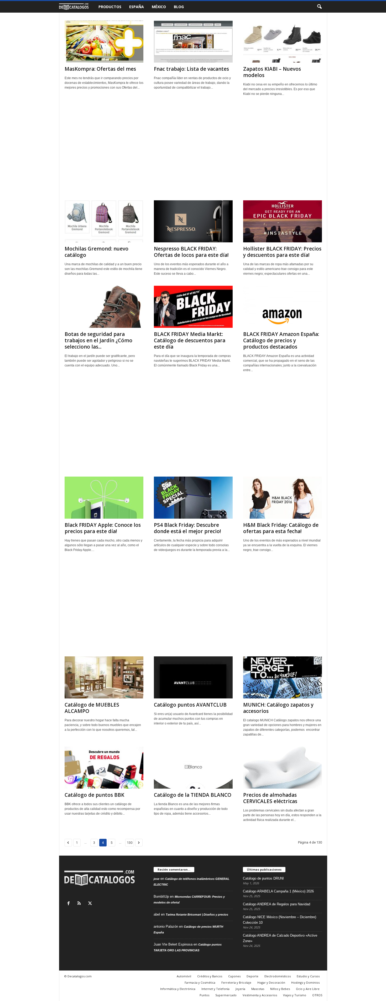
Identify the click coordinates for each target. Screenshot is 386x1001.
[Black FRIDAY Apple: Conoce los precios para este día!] (104, 498)
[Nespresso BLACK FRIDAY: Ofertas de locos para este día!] (193, 221)
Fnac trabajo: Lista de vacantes (191, 68)
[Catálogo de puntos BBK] (104, 768)
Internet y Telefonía (215, 989)
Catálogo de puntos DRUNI (263, 878)
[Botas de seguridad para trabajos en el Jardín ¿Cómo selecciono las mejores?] (104, 307)
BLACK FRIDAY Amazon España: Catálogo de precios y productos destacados (281, 340)
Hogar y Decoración (271, 982)
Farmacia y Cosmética (200, 982)
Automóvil (184, 976)
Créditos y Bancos (209, 976)
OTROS (317, 995)
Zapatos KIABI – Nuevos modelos (272, 72)
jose (156, 878)
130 (129, 843)
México (159, 6)
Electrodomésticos (277, 976)
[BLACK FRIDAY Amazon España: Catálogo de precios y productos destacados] (282, 307)
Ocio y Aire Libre (308, 989)
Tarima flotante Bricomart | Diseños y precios (197, 914)
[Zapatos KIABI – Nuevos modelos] (282, 42)
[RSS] (80, 904)
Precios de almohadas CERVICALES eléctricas (270, 798)
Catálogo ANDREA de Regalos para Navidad (276, 904)
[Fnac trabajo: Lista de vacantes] (193, 42)
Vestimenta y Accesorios (260, 995)
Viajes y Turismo (294, 995)
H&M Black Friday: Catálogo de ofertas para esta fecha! (281, 528)
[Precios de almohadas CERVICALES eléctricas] (282, 768)
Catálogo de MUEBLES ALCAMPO (92, 707)
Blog (179, 6)
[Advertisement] (193, 150)
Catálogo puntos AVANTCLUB (190, 704)
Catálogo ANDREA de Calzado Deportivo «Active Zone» (280, 938)
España (136, 6)
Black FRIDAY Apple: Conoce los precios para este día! (103, 528)
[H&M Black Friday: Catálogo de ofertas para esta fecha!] (282, 498)
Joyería (240, 989)
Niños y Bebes (280, 989)
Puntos (204, 995)
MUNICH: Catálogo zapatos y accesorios (278, 707)
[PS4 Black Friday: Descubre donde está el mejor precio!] (193, 498)
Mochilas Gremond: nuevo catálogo (96, 251)
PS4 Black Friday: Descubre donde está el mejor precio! (187, 528)
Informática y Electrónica (177, 989)
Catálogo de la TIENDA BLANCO (192, 794)
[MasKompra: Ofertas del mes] (104, 42)
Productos (109, 6)
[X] (91, 904)
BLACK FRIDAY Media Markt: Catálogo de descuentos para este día (189, 340)
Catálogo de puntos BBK (94, 794)
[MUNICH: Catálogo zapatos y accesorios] (282, 677)
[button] (319, 7)
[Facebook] (69, 904)
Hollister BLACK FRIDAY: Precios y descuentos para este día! (282, 251)
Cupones (234, 976)
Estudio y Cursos (308, 976)
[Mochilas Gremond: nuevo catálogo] (104, 221)
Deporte (252, 976)
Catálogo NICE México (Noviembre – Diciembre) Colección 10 (279, 920)
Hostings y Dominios (305, 982)
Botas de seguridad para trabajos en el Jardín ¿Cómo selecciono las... (98, 340)
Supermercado (226, 995)
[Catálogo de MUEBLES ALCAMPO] (104, 677)
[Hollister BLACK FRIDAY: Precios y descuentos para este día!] (282, 221)
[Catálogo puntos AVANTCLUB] (193, 677)
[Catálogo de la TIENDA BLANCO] (193, 768)
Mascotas (257, 989)
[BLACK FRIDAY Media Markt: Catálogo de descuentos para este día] (193, 307)
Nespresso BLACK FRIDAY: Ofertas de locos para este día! (191, 251)
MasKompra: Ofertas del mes (100, 68)
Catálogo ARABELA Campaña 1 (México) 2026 (278, 891)
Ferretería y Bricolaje (236, 982)
